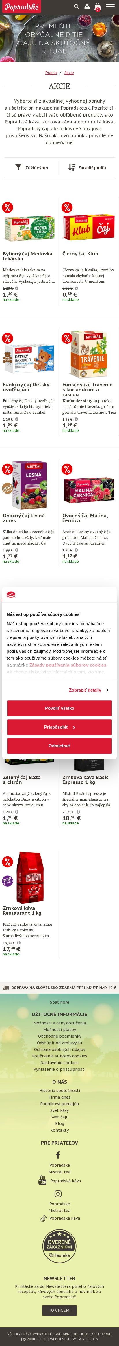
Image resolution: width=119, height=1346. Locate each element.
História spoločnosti (59, 1090)
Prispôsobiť (56, 727)
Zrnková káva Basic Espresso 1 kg (85, 779)
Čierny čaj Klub (80, 254)
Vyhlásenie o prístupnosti (59, 1069)
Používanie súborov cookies (59, 1056)
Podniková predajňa (59, 1103)
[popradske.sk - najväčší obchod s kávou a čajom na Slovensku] (21, 7)
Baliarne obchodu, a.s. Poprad (83, 1334)
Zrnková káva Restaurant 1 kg (22, 910)
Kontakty (59, 1130)
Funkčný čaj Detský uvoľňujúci (26, 387)
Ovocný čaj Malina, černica (85, 518)
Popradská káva (65, 1180)
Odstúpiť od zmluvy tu (59, 1042)
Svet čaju (60, 1117)
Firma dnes (59, 1097)
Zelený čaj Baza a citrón (22, 779)
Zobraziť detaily (85, 690)
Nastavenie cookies (59, 1062)
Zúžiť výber (37, 167)
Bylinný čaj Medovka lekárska (27, 256)
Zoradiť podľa (92, 167)
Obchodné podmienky (59, 1036)
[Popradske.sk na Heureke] (59, 1245)
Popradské (59, 1165)
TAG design (87, 1339)
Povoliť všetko (59, 708)
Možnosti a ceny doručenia (59, 1023)
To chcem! (59, 1310)
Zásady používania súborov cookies (68, 665)
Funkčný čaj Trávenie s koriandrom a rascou (87, 389)
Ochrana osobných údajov (59, 1049)
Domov (51, 72)
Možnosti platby (59, 1029)
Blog (59, 1123)
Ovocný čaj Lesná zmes (24, 518)
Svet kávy (59, 1110)
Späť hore (59, 1002)
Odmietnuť (59, 745)
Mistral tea (59, 1172)
